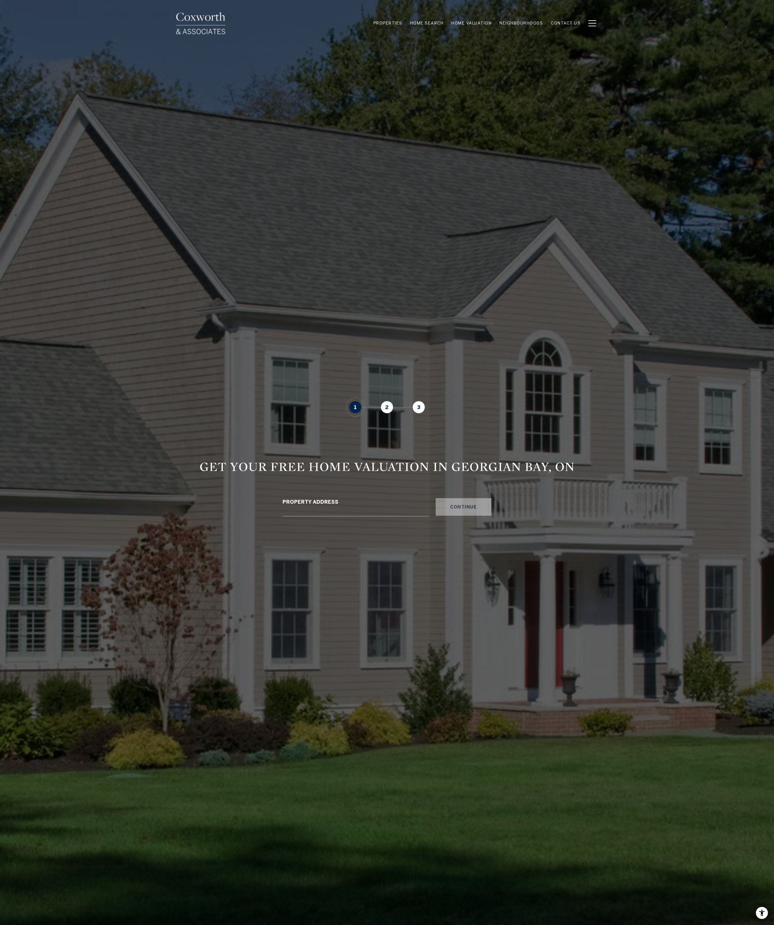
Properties (387, 23)
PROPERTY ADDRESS (311, 502)
